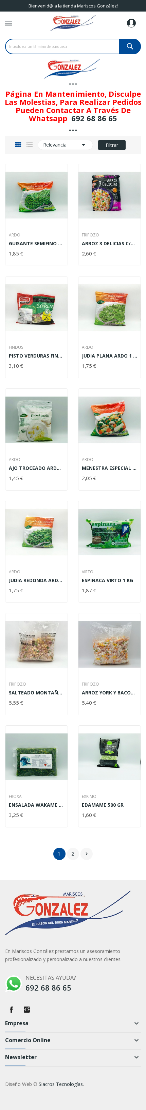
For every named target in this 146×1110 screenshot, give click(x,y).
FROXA (15, 797)
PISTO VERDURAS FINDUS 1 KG (36, 356)
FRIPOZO (90, 235)
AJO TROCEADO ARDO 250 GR (36, 468)
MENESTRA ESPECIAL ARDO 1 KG (109, 468)
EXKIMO (89, 797)
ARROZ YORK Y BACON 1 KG (109, 693)
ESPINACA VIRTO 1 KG (107, 580)
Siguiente (87, 854)
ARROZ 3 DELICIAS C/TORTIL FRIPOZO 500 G (109, 244)
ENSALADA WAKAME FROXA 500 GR (36, 805)
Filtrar (112, 145)
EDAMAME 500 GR (103, 805)
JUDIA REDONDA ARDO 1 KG (36, 580)
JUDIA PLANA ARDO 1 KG (109, 356)
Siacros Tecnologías (61, 1084)
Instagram (27, 1009)
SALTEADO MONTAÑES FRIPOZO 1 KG (36, 693)
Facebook (11, 1009)
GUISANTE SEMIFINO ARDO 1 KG (36, 244)
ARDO (14, 235)
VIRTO (87, 572)
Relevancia (65, 145)
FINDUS (16, 347)
